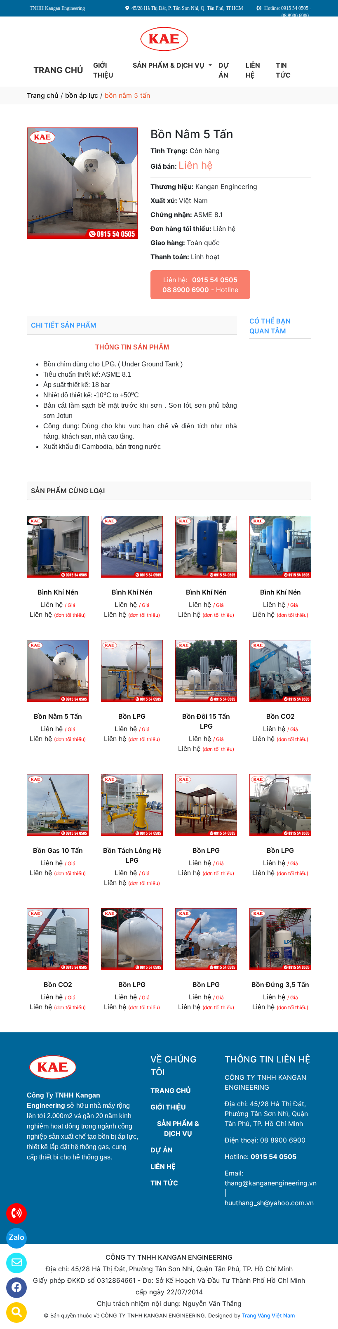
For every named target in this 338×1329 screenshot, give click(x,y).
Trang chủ (43, 95)
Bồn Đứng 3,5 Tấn (280, 984)
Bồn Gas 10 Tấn (58, 850)
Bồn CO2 (280, 716)
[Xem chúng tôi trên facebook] (11, 1287)
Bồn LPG (132, 716)
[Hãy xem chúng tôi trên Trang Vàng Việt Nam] (11, 1312)
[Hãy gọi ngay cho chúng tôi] (11, 1213)
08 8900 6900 (282, 1140)
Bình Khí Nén (58, 592)
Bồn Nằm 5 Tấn (58, 716)
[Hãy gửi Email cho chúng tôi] (11, 1262)
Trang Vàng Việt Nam (268, 1315)
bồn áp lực (81, 95)
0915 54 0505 (273, 1156)
